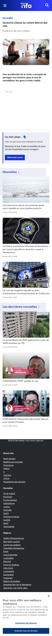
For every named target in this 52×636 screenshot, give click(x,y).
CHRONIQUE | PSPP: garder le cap (20, 381)
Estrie (5, 551)
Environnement (10, 500)
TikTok (6, 478)
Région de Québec (11, 581)
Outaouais (7, 578)
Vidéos (6, 468)
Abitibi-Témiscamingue (13, 538)
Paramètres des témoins (14, 482)
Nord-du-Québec (11, 565)
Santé (6, 513)
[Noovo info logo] (26, 5)
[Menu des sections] (5, 5)
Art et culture (9, 493)
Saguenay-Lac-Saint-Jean (15, 588)
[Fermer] (49, 596)
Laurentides (8, 571)
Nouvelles (8, 18)
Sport (5, 523)
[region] (26, 614)
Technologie (8, 526)
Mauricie (7, 561)
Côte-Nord (8, 568)
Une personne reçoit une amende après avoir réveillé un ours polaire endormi (23, 207)
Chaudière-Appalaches (13, 548)
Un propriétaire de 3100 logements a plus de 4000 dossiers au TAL (26, 341)
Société (6, 520)
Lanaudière (8, 558)
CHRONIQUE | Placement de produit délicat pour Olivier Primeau (25, 420)
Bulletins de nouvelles (13, 462)
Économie (7, 497)
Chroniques (8, 465)
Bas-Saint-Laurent (11, 541)
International (9, 503)
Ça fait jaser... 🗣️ (15, 137)
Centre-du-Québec (12, 545)
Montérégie (8, 574)
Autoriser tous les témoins (26, 631)
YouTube (7, 475)
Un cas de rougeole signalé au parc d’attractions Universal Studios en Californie (26, 292)
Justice (6, 506)
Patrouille (7, 510)
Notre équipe (9, 458)
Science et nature (11, 516)
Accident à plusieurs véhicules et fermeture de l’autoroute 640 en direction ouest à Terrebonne (25, 249)
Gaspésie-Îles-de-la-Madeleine (17, 584)
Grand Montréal (10, 555)
